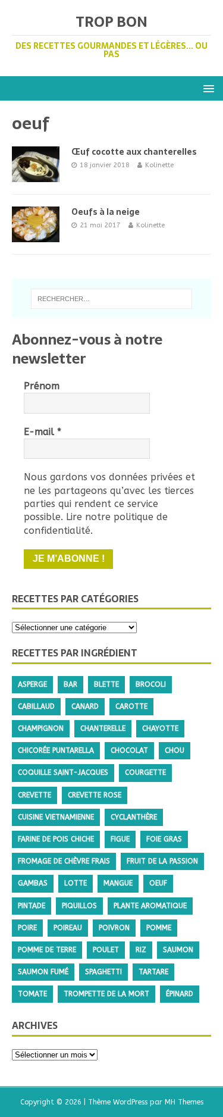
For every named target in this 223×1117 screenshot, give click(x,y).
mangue (118, 883)
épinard (179, 994)
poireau (68, 928)
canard (85, 706)
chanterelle (102, 728)
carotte (131, 706)
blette (106, 684)
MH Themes (184, 1102)
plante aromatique (150, 906)
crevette (34, 795)
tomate (32, 994)
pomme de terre (47, 950)
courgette (145, 772)
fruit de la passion (162, 861)
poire (27, 928)
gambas (33, 883)
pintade (31, 906)
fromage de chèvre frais (64, 861)
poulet (106, 950)
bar (70, 684)
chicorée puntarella (56, 750)
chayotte (160, 728)
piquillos (79, 906)
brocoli (151, 684)
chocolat (129, 750)
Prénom (41, 386)
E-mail (42, 431)
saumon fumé (43, 972)
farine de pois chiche (56, 839)
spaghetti (103, 972)
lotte (75, 883)
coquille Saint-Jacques (63, 772)
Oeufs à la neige (105, 211)
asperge (32, 684)
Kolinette (159, 165)
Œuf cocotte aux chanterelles (134, 151)
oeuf (158, 883)
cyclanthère (134, 817)
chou (174, 750)
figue (120, 839)
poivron (114, 928)
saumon (178, 950)
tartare (153, 972)
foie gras (164, 839)
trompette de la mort (106, 994)
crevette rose (94, 795)
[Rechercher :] (112, 299)
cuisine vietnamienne (56, 817)
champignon (41, 728)
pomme (158, 928)
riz (141, 950)
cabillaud (36, 706)
